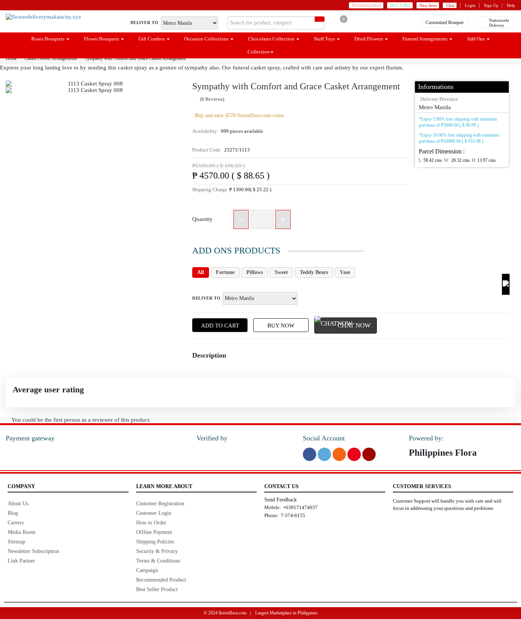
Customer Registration (160, 503)
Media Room (21, 532)
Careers (16, 523)
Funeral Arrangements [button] (425, 39)
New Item (428, 5)
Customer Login (153, 513)
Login (470, 5)
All (200, 272)
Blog (13, 513)
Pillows (254, 272)
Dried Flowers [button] (369, 39)
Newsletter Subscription (33, 551)
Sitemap (16, 542)
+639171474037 (300, 507)
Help (511, 5)
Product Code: (221, 150)
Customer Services (422, 486)
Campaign (147, 570)
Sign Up (491, 5)
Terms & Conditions (158, 561)
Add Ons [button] (476, 39)
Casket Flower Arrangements (50, 58)
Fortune (225, 272)
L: (430, 160)
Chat (450, 5)
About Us (18, 503)
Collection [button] (259, 52)
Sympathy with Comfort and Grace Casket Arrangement (135, 58)
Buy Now (280, 325)
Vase (345, 272)
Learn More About (164, 486)
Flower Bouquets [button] (102, 39)
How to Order (151, 523)
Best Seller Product (157, 589)
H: (484, 160)
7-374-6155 (293, 515)
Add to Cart (220, 325)
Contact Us (281, 486)
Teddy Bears (314, 272)
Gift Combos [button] (152, 39)
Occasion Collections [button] (207, 39)
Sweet (281, 272)
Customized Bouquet (444, 22)
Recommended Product (161, 580)
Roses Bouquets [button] (48, 39)
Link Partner (21, 561)
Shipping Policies (155, 542)
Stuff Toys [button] (325, 39)
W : (457, 160)
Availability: (227, 131)
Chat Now (354, 325)
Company (21, 486)
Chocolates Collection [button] (272, 39)
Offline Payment (154, 532)
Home (11, 58)
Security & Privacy (157, 551)
